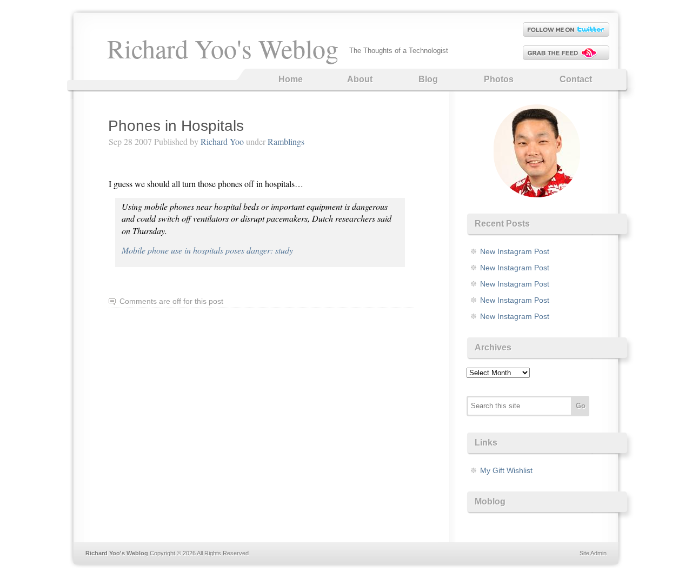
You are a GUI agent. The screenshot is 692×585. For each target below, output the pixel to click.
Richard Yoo (222, 141)
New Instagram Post (514, 251)
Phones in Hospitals (176, 125)
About (359, 79)
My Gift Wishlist (506, 470)
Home (290, 79)
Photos (499, 79)
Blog (428, 79)
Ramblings (286, 141)
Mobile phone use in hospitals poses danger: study (207, 250)
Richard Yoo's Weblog (222, 48)
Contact (576, 79)
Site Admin (593, 553)
